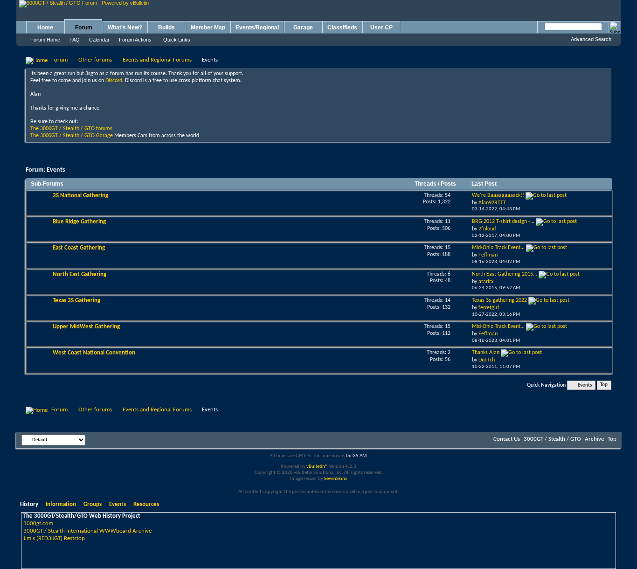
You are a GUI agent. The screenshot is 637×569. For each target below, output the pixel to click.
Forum (83, 27)
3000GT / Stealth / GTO (552, 439)
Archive (594, 439)
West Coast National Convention (94, 353)
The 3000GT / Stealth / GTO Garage (71, 136)
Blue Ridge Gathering (79, 222)
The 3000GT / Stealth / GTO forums (71, 129)
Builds (166, 27)
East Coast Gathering (79, 248)
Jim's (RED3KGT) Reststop (54, 538)
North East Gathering (79, 274)
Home (45, 27)
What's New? (125, 27)
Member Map (208, 27)
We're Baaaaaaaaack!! (498, 195)
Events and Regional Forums (157, 60)
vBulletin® (317, 466)
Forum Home (45, 39)
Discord (113, 80)
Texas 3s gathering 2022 (499, 300)
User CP (381, 27)
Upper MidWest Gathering (86, 327)
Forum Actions (135, 39)
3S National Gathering (80, 196)
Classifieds (342, 27)
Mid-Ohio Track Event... (498, 247)
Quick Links (176, 39)
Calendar (99, 39)
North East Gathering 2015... (504, 274)
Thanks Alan (485, 352)
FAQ (74, 39)
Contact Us (506, 439)
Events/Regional (257, 27)
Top (604, 385)
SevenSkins (335, 478)
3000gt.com (38, 523)
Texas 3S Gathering (76, 301)
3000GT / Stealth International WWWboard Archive (87, 531)
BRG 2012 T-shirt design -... (503, 221)
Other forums (95, 60)
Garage (303, 27)
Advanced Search (591, 39)
